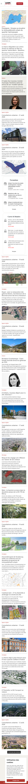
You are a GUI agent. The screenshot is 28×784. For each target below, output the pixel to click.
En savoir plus (10, 777)
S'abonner (19, 3)
